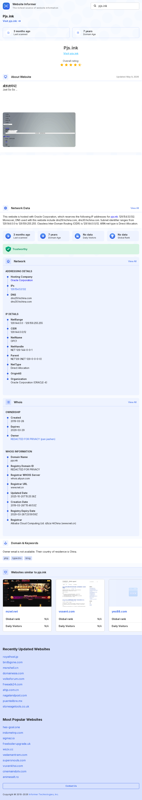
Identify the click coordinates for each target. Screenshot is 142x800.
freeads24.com (12, 684)
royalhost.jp (10, 656)
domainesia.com (13, 673)
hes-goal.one (11, 727)
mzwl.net (12, 611)
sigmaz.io (9, 738)
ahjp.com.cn (11, 690)
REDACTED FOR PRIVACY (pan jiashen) (33, 439)
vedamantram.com (15, 754)
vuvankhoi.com (13, 766)
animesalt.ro (11, 777)
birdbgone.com (13, 662)
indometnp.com (13, 732)
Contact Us (71, 786)
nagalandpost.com (15, 695)
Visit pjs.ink (10, 21)
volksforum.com (13, 679)
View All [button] (135, 208)
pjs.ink (114, 216)
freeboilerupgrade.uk (16, 743)
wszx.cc (8, 749)
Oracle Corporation (22, 280)
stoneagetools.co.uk (16, 706)
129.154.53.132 (18, 289)
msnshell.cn (10, 667)
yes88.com (119, 611)
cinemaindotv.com (14, 771)
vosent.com (67, 611)
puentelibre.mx (12, 701)
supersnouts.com (14, 760)
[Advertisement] (71, 102)
